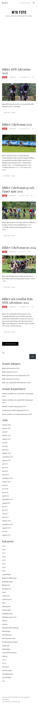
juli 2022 (5, 443)
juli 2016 (5, 531)
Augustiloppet (6, 574)
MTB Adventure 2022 (9, 638)
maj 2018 (5, 492)
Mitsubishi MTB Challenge (10, 628)
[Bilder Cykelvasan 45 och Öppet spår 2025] (19, 210)
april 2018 (5, 496)
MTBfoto (4, 394)
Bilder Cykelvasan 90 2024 (19, 247)
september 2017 (7, 499)
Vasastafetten (6, 677)
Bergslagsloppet (7, 582)
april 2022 (5, 450)
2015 (3, 546)
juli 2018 (5, 485)
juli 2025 (5, 432)
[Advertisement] (19, 42)
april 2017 (5, 517)
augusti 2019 (6, 460)
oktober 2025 (6, 425)
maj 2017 (5, 514)
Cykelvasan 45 (7, 599)
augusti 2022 (6, 439)
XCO (3, 681)
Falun (4, 603)
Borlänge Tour (6, 589)
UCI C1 (4, 660)
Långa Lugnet (6, 610)
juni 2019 (5, 467)
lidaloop (4, 621)
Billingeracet (6, 585)
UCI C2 (4, 663)
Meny (6, 3)
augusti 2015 (6, 535)
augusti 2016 (6, 528)
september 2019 (7, 457)
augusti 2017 (6, 503)
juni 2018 (5, 489)
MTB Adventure (7, 635)
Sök (3, 353)
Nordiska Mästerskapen (10, 642)
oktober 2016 (6, 521)
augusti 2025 (6, 428)
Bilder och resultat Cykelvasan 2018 (20, 414)
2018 (3, 557)
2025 (4, 77)
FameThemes (16, 702)
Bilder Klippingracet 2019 (18, 406)
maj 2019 (5, 471)
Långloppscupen (7, 614)
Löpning (4, 624)
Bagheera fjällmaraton (9, 578)
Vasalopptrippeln (7, 674)
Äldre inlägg (11, 344)
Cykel (4, 592)
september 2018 (7, 478)
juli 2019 (5, 464)
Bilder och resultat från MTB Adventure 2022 (17, 300)
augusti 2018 (6, 482)
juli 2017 (5, 507)
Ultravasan (5, 667)
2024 (4, 252)
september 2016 (7, 524)
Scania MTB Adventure (9, 653)
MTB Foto (19, 12)
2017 (3, 553)
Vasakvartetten (7, 670)
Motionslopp (6, 631)
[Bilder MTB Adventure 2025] (19, 92)
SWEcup (4, 656)
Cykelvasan (6, 596)
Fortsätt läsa (9, 112)
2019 (3, 560)
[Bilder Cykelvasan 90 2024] (19, 264)
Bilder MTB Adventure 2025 (16, 71)
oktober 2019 (6, 453)
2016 (3, 550)
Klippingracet (6, 606)
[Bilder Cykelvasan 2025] (19, 143)
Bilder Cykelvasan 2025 (17, 124)
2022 (4, 307)
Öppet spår (5, 646)
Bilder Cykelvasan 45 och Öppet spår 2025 (18, 189)
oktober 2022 (6, 435)
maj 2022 (5, 446)
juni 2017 (5, 510)
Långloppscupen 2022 (9, 617)
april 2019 (5, 475)
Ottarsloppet (6, 649)
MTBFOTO (13, 77)
